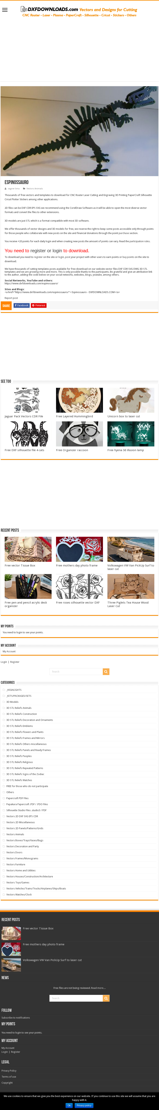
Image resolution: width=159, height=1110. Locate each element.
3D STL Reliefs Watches (19, 780)
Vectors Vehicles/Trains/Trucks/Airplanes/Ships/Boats (36, 888)
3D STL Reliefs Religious (19, 762)
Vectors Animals (35, 188)
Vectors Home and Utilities (20, 870)
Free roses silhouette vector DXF (78, 602)
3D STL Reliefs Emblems (19, 726)
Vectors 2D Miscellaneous (20, 822)
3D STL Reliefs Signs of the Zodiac (25, 774)
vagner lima (14, 188)
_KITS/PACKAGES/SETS (18, 695)
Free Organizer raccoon (72, 450)
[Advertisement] (79, 47)
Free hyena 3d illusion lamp (125, 450)
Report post (11, 298)
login (61, 257)
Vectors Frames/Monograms (22, 858)
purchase (124, 233)
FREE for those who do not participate (27, 786)
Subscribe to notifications (16, 1017)
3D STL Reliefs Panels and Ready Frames (28, 750)
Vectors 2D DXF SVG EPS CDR (22, 816)
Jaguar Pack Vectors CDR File (24, 416)
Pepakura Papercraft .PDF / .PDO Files (27, 804)
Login (4, 661)
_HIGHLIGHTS (14, 689)
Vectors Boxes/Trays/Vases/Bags (24, 840)
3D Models (12, 701)
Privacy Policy (9, 1070)
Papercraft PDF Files (17, 798)
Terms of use (9, 1076)
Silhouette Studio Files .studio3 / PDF (26, 810)
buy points (128, 257)
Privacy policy (84, 1105)
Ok (69, 1105)
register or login (46, 250)
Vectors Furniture (15, 864)
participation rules (140, 241)
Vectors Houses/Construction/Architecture (29, 876)
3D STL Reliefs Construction (21, 713)
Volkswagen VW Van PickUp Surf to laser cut (52, 960)
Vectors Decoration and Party (22, 846)
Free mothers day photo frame (77, 565)
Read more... (98, 987)
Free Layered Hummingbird (74, 416)
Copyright (7, 1082)
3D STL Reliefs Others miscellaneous (26, 744)
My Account (9, 651)
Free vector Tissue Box (20, 565)
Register (14, 661)
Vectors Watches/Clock (19, 894)
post (67, 257)
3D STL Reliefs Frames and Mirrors (25, 738)
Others (10, 792)
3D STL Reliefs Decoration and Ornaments (29, 720)
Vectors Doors (14, 852)
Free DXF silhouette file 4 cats (24, 450)
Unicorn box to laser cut (123, 416)
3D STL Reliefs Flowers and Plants (24, 732)
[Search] (106, 671)
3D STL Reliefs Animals (18, 707)
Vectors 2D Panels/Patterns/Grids (24, 828)
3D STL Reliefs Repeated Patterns (24, 768)
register (38, 257)
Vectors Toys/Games (17, 882)
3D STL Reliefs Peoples (19, 756)
